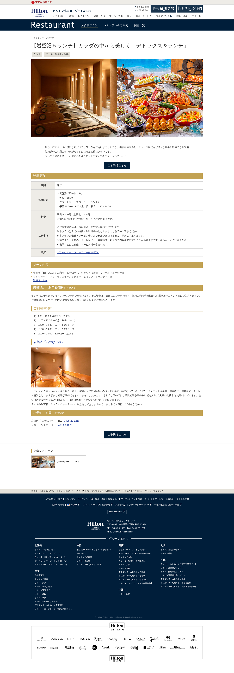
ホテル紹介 (58, 16)
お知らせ (170, 499)
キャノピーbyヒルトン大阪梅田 (132, 561)
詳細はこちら (40, 280)
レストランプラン (93, 491)
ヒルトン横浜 (40, 598)
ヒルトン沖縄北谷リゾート (172, 568)
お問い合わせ (143, 10)
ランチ (37, 54)
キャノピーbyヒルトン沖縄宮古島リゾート (179, 564)
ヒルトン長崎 (166, 553)
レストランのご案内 (115, 25)
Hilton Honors (115, 511)
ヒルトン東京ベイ (42, 590)
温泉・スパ (99, 16)
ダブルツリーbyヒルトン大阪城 (132, 572)
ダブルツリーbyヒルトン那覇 (173, 579)
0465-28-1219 (71, 420)
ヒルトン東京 (40, 583)
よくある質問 (143, 7)
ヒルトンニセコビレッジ (45, 550)
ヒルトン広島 (124, 594)
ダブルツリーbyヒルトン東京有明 (49, 605)
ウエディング (162, 16)
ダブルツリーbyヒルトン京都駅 (132, 576)
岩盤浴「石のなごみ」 (49, 342)
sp (117, 670)
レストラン (83, 16)
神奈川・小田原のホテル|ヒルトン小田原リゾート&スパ (57, 491)
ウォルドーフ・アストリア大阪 (132, 550)
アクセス (196, 16)
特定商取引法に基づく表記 (167, 504)
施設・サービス (144, 16)
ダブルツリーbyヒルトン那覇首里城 (176, 583)
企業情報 (106, 504)
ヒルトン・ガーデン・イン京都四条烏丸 (136, 583)
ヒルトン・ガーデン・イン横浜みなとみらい (53, 609)
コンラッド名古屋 (84, 557)
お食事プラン (89, 25)
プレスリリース (90, 504)
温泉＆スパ (113, 499)
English (73, 504)
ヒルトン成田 (40, 594)
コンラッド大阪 (125, 557)
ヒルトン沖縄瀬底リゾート (172, 572)
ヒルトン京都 (124, 568)
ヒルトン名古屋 (83, 561)
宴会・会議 (182, 16)
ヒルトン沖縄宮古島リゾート (173, 575)
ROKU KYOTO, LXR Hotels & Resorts (135, 553)
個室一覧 (139, 25)
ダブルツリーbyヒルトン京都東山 (133, 579)
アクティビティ (128, 499)
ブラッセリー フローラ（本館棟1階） (78, 252)
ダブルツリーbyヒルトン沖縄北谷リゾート (179, 586)
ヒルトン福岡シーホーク (171, 550)
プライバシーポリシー (139, 504)
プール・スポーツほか (120, 16)
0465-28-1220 (64, 425)
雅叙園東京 (39, 575)
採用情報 (119, 504)
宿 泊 (71, 16)
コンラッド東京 (41, 579)
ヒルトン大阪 (124, 565)
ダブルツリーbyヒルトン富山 (89, 565)
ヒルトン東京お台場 (43, 586)
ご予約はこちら (117, 165)
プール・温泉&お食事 (57, 54)
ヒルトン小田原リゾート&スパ (72, 10)
